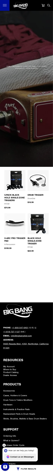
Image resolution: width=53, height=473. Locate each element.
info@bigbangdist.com (21, 335)
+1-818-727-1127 (11, 331)
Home (9, 66)
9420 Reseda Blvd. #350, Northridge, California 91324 (26, 346)
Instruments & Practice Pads (24, 66)
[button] (4, 5)
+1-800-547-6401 (20, 327)
